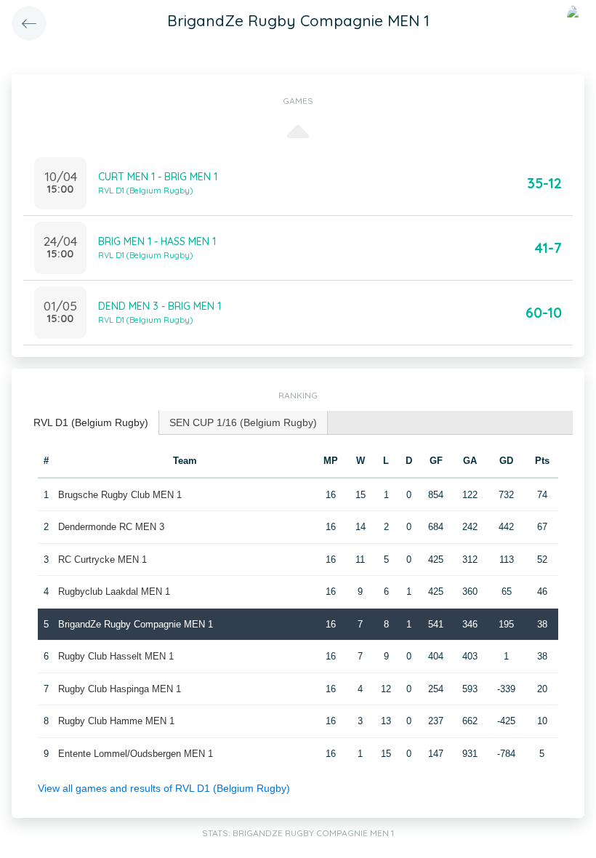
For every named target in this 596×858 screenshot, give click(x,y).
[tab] (91, 423)
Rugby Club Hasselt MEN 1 (116, 656)
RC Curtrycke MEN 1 (102, 559)
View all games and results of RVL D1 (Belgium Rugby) (164, 788)
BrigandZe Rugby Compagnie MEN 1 (135, 624)
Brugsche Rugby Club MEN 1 (120, 494)
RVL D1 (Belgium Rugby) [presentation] (90, 422)
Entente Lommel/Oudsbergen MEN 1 (135, 753)
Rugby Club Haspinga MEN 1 (119, 688)
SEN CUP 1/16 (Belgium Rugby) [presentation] (243, 422)
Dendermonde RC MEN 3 (111, 526)
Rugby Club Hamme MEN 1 (116, 720)
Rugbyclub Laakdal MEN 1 (114, 591)
